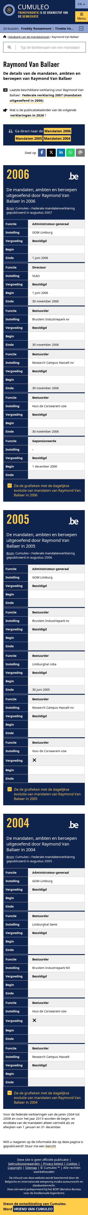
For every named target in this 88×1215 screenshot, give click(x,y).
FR (80, 4)
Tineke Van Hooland (71, 28)
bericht (50, 1146)
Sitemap (31, 1168)
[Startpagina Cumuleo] (4, 37)
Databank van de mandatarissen (29, 37)
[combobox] (50, 47)
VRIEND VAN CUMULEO (33, 1209)
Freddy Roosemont (36, 28)
